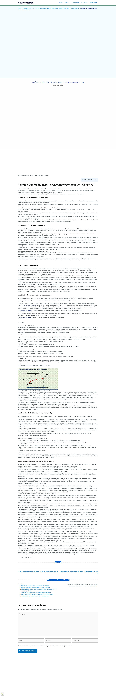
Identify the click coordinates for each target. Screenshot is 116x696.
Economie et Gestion (27, 8)
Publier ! (67, 2)
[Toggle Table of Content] (95, 180)
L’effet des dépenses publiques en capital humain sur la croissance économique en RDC (56, 8)
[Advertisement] (58, 162)
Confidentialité (93, 2)
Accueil (19, 8)
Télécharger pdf (75, 2)
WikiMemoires (25, 2)
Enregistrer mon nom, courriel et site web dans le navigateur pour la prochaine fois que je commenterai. (46, 646)
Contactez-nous (84, 2)
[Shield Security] (2, 694)
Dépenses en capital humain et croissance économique (38, 571)
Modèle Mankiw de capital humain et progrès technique (79, 572)
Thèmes (61, 2)
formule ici (93, 586)
